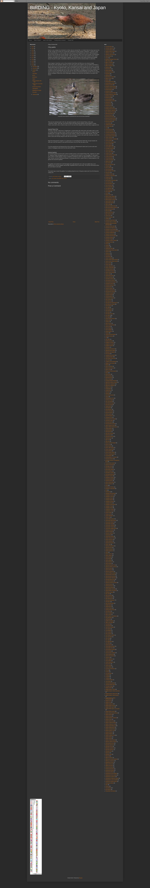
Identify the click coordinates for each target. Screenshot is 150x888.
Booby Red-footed (109, 72)
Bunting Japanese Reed (110, 92)
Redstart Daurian (109, 480)
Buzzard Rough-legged (110, 119)
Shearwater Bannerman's (110, 520)
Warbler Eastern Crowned (110, 717)
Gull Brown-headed (109, 297)
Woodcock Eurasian (109, 768)
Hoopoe (107, 332)
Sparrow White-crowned (110, 573)
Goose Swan (108, 264)
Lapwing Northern (109, 356)
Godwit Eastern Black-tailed (111, 250)
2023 (32, 46)
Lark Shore (107, 360)
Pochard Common (109, 458)
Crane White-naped (109, 146)
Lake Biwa (34, 73)
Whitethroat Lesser (109, 762)
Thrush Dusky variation (110, 652)
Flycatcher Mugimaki (109, 232)
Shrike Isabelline (109, 541)
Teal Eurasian (108, 625)
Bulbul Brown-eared (109, 76)
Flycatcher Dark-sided (110, 226)
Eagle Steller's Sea (109, 201)
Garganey (107, 246)
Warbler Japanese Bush (110, 722)
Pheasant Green (108, 422)
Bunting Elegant (108, 89)
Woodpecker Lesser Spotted (111, 779)
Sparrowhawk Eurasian (110, 576)
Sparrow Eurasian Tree (110, 565)
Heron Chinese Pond (109, 324)
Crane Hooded (108, 140)
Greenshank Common (110, 280)
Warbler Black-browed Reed (111, 713)
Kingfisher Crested (109, 344)
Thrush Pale (108, 663)
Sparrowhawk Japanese (110, 577)
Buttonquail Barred (109, 113)
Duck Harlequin (108, 185)
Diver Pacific (108, 162)
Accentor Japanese (109, 48)
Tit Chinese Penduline (110, 668)
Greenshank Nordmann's (110, 281)
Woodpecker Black (109, 771)
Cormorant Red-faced (110, 132)
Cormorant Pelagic (109, 131)
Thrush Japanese (109, 659)
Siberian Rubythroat (109, 545)
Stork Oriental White (109, 603)
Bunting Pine (108, 102)
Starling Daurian (108, 584)
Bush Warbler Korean (110, 111)
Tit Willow (107, 678)
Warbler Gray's (108, 719)
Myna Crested (108, 379)
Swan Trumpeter (108, 612)
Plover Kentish (108, 446)
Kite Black (107, 347)
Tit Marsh (107, 675)
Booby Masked (108, 70)
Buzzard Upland (108, 121)
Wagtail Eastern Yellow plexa (111, 693)
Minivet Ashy (108, 374)
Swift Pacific (108, 619)
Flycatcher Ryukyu (109, 237)
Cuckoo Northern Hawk (110, 154)
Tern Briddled (108, 630)
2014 (32, 63)
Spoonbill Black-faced (110, 579)
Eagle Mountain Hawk (110, 197)
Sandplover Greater (109, 509)
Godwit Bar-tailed (109, 248)
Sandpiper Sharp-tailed (110, 504)
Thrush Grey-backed (109, 655)
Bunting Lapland (108, 96)
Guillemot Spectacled (110, 289)
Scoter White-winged (109, 518)
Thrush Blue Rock (109, 647)
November (35, 68)
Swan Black (107, 611)
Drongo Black (108, 178)
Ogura (33, 79)
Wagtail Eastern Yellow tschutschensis (110, 698)
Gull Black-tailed (108, 294)
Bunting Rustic (108, 103)
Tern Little (107, 639)
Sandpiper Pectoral (109, 501)
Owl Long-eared (108, 401)
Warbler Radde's (109, 733)
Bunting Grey (108, 91)
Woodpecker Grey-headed (111, 775)
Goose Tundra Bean (109, 267)
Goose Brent (108, 256)
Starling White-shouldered (111, 590)
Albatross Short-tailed (110, 54)
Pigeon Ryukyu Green (110, 425)
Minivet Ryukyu (108, 375)
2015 (32, 61)
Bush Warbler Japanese (110, 110)
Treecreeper (108, 681)
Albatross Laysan (109, 52)
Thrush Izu (107, 657)
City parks (34, 92)
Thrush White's (108, 667)
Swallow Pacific (108, 608)
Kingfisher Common (109, 342)
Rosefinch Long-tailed (110, 488)
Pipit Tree (107, 439)
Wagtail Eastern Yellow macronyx (112, 690)
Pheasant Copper (109, 420)
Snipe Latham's (108, 555)
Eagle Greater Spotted (110, 196)
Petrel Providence (109, 415)
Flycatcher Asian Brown (110, 220)
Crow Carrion (108, 150)
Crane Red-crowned (109, 142)
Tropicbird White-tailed (110, 684)
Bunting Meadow (109, 99)
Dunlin (106, 193)
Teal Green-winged (109, 627)
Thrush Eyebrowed (109, 654)
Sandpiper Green (109, 498)
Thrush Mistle (108, 660)
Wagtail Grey (108, 702)
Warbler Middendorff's (110, 727)
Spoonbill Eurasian (109, 581)
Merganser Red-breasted (110, 371)
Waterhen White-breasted (110, 741)
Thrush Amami (108, 644)
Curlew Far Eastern (109, 159)
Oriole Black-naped (109, 395)
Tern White (107, 643)
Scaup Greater (108, 512)
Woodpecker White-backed (111, 781)
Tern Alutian (107, 628)
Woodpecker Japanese (110, 776)
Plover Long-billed (109, 449)
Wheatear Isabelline (109, 748)
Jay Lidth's (107, 339)
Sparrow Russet (108, 569)
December (35, 66)
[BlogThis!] (66, 176)
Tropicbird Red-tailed (109, 683)
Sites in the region (47, 40)
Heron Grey (107, 326)
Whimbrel (107, 752)
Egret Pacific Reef (109, 212)
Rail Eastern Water (109, 469)
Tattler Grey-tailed (109, 622)
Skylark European (109, 549)
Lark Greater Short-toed (110, 358)
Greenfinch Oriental (109, 278)
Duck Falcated (108, 182)
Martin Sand (108, 369)
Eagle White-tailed (109, 202)
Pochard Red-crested (110, 463)
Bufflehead (107, 75)
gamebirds (34, 77)
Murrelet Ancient (108, 377)
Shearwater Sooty (109, 523)
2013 (32, 64)
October (34, 70)
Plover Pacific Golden (110, 452)
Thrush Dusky (108, 651)
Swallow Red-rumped (110, 609)
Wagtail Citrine (108, 687)
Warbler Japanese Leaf (110, 724)
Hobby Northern (108, 331)
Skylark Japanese (109, 550)
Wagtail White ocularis (110, 711)
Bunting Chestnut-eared (110, 86)
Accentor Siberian (109, 49)
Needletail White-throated (110, 380)
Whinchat (107, 755)
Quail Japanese (108, 467)
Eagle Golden (108, 194)
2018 (32, 55)
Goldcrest (107, 251)
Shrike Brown (108, 534)
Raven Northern (108, 471)
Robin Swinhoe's (109, 483)
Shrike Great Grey (109, 539)
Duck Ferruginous (109, 183)
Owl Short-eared (108, 404)
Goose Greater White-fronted (111, 259)
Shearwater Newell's (109, 522)
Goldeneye (107, 253)
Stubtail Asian (108, 604)
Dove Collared (108, 167)
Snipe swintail (108, 563)
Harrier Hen (107, 320)
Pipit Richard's (108, 438)
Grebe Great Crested (109, 272)
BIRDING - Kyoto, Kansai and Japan (68, 7)
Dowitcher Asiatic (109, 174)
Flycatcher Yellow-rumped (110, 240)
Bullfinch (107, 80)
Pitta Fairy (107, 441)
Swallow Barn (108, 606)
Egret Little (107, 210)
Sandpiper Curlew (109, 496)
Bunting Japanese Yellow (110, 94)
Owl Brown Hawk (109, 399)
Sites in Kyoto (37, 40)
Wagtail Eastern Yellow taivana (112, 695)
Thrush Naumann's (109, 662)
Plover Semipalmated (110, 454)
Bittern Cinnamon (109, 62)
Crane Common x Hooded (111, 138)
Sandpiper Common (109, 494)
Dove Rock (107, 172)
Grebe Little (107, 274)
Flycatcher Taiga (108, 238)
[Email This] (64, 176)
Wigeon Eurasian (109, 765)
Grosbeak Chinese (109, 283)
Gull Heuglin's (108, 305)
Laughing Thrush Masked (110, 361)
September (35, 94)
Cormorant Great (109, 129)
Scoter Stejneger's (109, 515)
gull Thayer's (108, 789)
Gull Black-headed (109, 293)
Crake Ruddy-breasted (110, 135)
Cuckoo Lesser (108, 153)
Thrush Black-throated (110, 646)
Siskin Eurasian (108, 547)
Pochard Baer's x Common (111, 457)
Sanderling (107, 491)
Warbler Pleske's (109, 732)
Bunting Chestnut (109, 84)
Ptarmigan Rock (108, 466)
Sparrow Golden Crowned (111, 566)
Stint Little (107, 593)
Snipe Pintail (108, 558)
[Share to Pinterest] (70, 176)
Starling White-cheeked (110, 588)
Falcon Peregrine (109, 217)
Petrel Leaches (108, 414)
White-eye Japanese (109, 760)
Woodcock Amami (109, 767)
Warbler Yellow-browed (110, 740)
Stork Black (107, 601)
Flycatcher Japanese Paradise (111, 230)
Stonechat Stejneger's (110, 600)
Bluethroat (107, 67)
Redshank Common (109, 477)
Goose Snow (108, 262)
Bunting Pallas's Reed (110, 100)
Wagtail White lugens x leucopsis (112, 708)
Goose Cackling (108, 258)
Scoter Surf (107, 517)
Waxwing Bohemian (109, 743)
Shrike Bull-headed (109, 536)
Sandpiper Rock (108, 502)
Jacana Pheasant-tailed (110, 334)
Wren (106, 784)
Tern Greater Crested (109, 635)
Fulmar (106, 243)
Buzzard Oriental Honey (110, 118)
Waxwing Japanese (109, 744)
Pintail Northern (108, 428)
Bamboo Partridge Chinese (111, 59)
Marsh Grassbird (108, 366)
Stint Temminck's (108, 598)
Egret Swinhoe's (108, 213)
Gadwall (107, 245)
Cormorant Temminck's (110, 134)
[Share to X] (67, 176)
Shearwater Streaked (109, 525)
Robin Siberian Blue (109, 482)
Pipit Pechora (108, 434)
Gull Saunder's (108, 310)
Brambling (107, 73)
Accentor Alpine (108, 46)
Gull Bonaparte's (108, 296)
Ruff (106, 490)
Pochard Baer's (108, 455)
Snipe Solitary (108, 560)
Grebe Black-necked (109, 270)
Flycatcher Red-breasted (110, 235)
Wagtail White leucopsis (110, 705)
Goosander (107, 254)
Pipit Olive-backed (109, 433)
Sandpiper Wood (109, 507)
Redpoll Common (109, 475)
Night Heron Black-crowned (111, 382)
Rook (106, 485)
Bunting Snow (108, 105)
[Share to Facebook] (69, 176)
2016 (32, 59)
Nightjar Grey (108, 387)
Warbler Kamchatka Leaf (110, 725)
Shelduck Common (109, 530)
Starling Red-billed (109, 587)
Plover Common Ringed (110, 442)
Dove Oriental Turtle (109, 170)
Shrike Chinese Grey (109, 537)
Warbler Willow (108, 736)
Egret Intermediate (109, 209)
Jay (106, 337)
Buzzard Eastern (108, 115)
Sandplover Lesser (109, 510)
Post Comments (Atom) (59, 224)
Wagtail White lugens (109, 707)
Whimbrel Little (108, 754)
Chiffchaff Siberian (109, 124)
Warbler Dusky (108, 716)
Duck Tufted (108, 191)
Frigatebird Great (109, 242)
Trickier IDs (70, 40)
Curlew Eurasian (109, 158)
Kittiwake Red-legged (110, 352)
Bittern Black (108, 60)
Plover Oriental (108, 450)
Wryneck (107, 786)
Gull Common (108, 299)
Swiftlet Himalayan (109, 620)
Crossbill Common (109, 148)
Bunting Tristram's (109, 107)
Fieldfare (107, 218)
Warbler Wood (108, 738)
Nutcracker (107, 391)
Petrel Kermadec (109, 412)
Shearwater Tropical (109, 526)
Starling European (109, 585)
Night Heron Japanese (110, 383)
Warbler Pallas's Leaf (109, 730)
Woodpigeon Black (109, 783)
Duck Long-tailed (109, 186)
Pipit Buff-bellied (108, 430)
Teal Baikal (107, 624)
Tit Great (107, 671)
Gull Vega (107, 316)
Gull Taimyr (107, 315)
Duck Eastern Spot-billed (56, 178)
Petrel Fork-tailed (109, 410)
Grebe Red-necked (109, 275)
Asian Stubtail (108, 56)
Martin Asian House (109, 368)
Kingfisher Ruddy (109, 345)
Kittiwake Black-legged (110, 350)
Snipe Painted (108, 557)
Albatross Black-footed (110, 51)
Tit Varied (107, 676)
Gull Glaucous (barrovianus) (111, 302)
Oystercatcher (108, 406)
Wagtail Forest (108, 700)
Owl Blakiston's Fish (109, 398)
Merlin (106, 372)
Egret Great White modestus (111, 207)
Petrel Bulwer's (108, 409)
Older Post (97, 221)
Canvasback (108, 123)
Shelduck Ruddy (108, 531)
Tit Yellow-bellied (109, 679)
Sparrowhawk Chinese (110, 574)
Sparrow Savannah (109, 571)
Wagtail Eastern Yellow (110, 689)
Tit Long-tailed (108, 673)
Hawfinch (107, 321)
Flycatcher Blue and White (111, 221)
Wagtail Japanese (109, 703)
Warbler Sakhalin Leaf (110, 735)
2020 (32, 52)
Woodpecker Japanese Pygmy (111, 778)
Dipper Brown (108, 161)
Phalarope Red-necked (110, 418)
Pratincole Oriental (109, 464)
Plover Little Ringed (109, 447)
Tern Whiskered (108, 641)
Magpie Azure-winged (110, 363)
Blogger (80, 877)
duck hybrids (108, 787)
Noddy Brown (108, 390)
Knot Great (107, 353)
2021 (32, 50)
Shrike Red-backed (109, 542)
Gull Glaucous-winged (110, 304)
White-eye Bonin (108, 757)
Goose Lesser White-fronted (111, 261)
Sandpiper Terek (108, 506)
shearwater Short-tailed (110, 791)
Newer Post (50, 221)
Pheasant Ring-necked (110, 423)
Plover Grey (107, 444)
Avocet (106, 57)
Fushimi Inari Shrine (36, 86)
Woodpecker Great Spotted (111, 773)
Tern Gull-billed (108, 636)
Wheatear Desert (109, 746)
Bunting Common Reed (110, 88)
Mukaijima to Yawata (36, 90)
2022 (32, 48)
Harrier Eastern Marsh (110, 318)
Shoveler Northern (109, 533)
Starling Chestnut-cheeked (111, 582)
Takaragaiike (35, 88)
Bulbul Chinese (108, 78)
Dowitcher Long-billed (110, 175)
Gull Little (107, 307)
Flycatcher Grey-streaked (110, 229)
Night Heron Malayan (110, 385)
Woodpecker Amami (109, 770)
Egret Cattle (107, 204)
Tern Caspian (108, 632)
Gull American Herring (110, 291)
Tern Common (108, 633)
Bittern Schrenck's (109, 65)
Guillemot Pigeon (109, 288)
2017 (32, 57)
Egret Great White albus (110, 205)
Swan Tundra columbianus (111, 616)
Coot (106, 127)
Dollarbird (107, 166)
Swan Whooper (108, 617)
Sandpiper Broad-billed (110, 493)
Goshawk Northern (109, 269)
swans (33, 71)
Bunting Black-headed (110, 83)
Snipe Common (108, 553)
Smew (106, 552)
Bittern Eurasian (108, 64)
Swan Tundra (108, 614)
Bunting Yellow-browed (110, 108)
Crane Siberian (108, 145)
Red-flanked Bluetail (109, 474)
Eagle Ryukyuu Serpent (110, 199)
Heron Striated (108, 329)
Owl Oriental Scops (109, 403)
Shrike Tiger (108, 544)
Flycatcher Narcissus (109, 234)
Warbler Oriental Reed (110, 728)
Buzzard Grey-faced (109, 116)
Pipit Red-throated (109, 436)
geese (33, 75)
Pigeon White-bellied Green (111, 426)
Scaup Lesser (108, 514)
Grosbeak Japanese (109, 285)
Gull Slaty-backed (109, 313)
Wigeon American (109, 763)
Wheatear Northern (109, 749)
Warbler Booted (108, 714)
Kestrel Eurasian (108, 340)
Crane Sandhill (108, 143)
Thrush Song (108, 665)
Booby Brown (108, 68)
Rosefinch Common (109, 487)
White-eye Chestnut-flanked (111, 759)
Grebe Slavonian (109, 277)
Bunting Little (108, 97)
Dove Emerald (108, 169)
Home (30, 40)
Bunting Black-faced (109, 81)
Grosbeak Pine (108, 286)
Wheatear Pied (108, 751)
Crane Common (108, 137)
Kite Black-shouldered (110, 348)
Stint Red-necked (109, 596)
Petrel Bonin (108, 407)
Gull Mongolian (108, 309)
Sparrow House (108, 568)
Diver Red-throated (109, 164)
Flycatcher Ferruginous (110, 227)
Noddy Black (108, 388)
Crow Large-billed (109, 151)
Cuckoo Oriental (108, 156)
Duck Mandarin (108, 188)
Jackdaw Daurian (109, 336)
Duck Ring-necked (109, 190)
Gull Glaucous (108, 301)
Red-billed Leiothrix (109, 472)
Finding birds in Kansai (59, 40)
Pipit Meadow (108, 431)
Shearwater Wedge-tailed (110, 528)
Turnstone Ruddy (109, 686)
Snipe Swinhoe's (109, 561)
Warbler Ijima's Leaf (109, 720)
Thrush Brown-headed (110, 649)
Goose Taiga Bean (109, 266)
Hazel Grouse (108, 323)
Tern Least (107, 638)
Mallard (107, 364)
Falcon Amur (108, 215)
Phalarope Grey (108, 417)
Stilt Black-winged (109, 592)
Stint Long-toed (108, 595)
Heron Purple (108, 328)
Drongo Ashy (108, 177)
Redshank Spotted (109, 479)
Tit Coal (107, 670)
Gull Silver (107, 312)
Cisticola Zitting (108, 126)
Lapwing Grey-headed (110, 355)
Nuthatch (107, 393)
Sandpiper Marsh (109, 499)
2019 (32, 53)
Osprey (107, 396)
